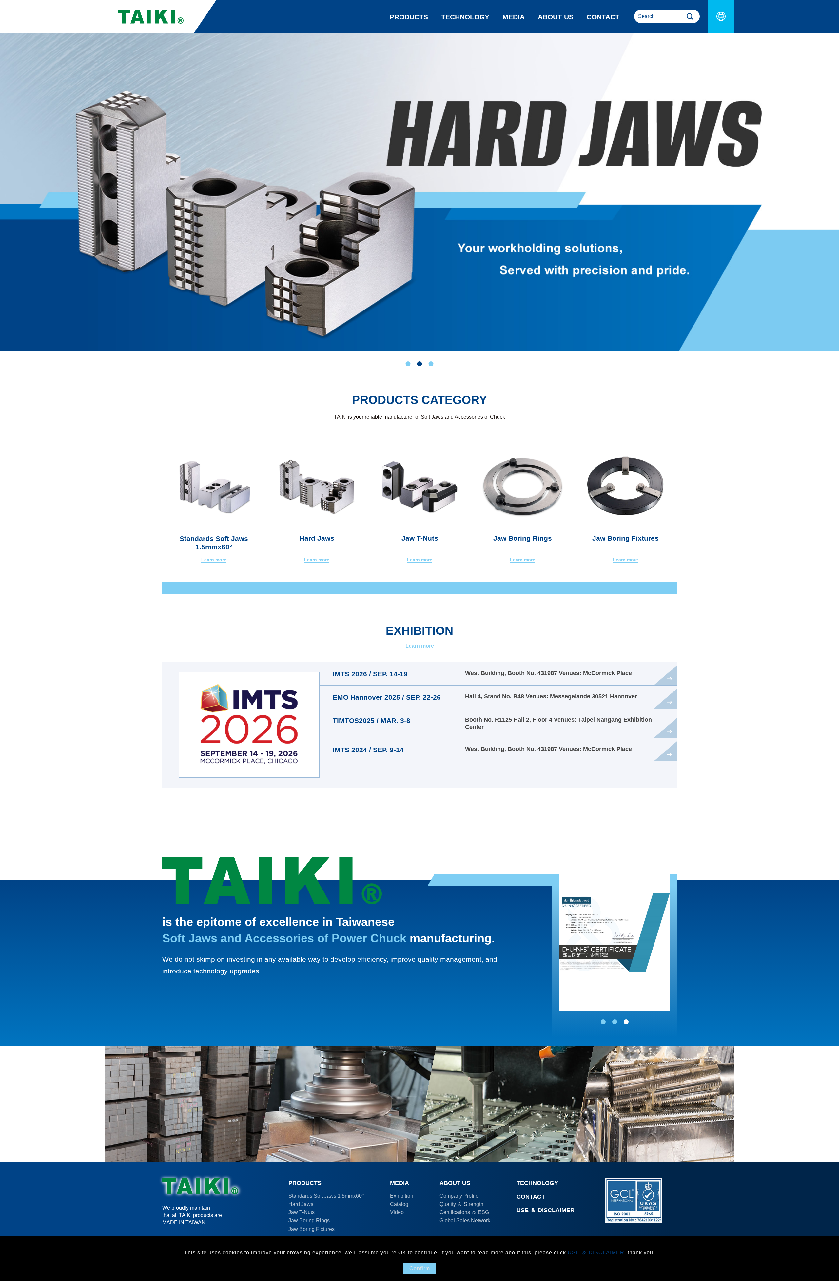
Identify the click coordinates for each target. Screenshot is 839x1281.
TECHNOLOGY (465, 17)
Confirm (419, 1268)
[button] (408, 363)
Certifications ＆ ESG (464, 1212)
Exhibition (401, 1196)
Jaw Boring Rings (309, 1220)
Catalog (399, 1204)
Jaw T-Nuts (301, 1212)
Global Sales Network (464, 1220)
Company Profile (458, 1196)
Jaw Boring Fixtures (311, 1229)
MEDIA (513, 17)
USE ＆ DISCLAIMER (546, 1210)
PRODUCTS (409, 17)
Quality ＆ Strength (461, 1204)
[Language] (721, 16)
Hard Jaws (300, 1204)
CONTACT (603, 17)
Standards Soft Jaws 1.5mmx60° (326, 1196)
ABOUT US (556, 17)
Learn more (419, 646)
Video (397, 1212)
